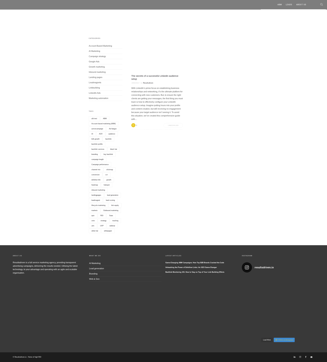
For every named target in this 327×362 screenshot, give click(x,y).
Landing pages (95, 77)
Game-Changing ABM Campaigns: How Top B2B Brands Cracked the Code (194, 263)
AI (92, 134)
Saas (111, 215)
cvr (106, 175)
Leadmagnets (95, 82)
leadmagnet (95, 200)
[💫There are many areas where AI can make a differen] (250, 305)
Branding (93, 274)
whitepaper (108, 231)
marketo (94, 210)
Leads (289, 4)
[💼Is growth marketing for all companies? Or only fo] (305, 285)
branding (94, 154)
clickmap (109, 170)
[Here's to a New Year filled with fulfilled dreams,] (268, 305)
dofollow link (96, 180)
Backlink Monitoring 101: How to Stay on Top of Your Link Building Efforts (194, 272)
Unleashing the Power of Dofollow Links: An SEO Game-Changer (191, 267)
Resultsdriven (148, 83)
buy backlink (108, 154)
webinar (112, 226)
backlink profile (97, 144)
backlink (108, 139)
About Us (301, 4)
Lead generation (96, 268)
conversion (95, 175)
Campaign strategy (97, 56)
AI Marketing (94, 51)
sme (93, 221)
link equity (115, 205)
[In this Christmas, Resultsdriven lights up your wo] (250, 326)
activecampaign (97, 129)
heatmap (94, 185)
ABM (279, 4)
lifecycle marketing (98, 205)
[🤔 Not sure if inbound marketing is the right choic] (287, 285)
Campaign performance (100, 164)
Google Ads (94, 62)
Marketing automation (98, 98)
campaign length (97, 159)
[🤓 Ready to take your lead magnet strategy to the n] (250, 285)
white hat (94, 231)
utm (92, 226)
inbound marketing (98, 190)
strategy (104, 221)
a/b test (94, 118)
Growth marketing (97, 67)
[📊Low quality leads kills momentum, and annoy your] (305, 305)
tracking (115, 221)
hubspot (107, 185)
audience (111, 134)
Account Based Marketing (100, 46)
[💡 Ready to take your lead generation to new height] (287, 305)
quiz (93, 215)
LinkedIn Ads (95, 93)
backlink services (97, 149)
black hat (113, 149)
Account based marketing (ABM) (103, 124)
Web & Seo (94, 279)
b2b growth (95, 139)
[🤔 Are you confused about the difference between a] (268, 285)
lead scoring (110, 200)
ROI (101, 215)
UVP (102, 226)
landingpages (96, 195)
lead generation (112, 195)
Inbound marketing (97, 72)
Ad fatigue (112, 129)
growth (108, 180)
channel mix (95, 170)
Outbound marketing (110, 210)
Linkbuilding (94, 88)
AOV (101, 134)
